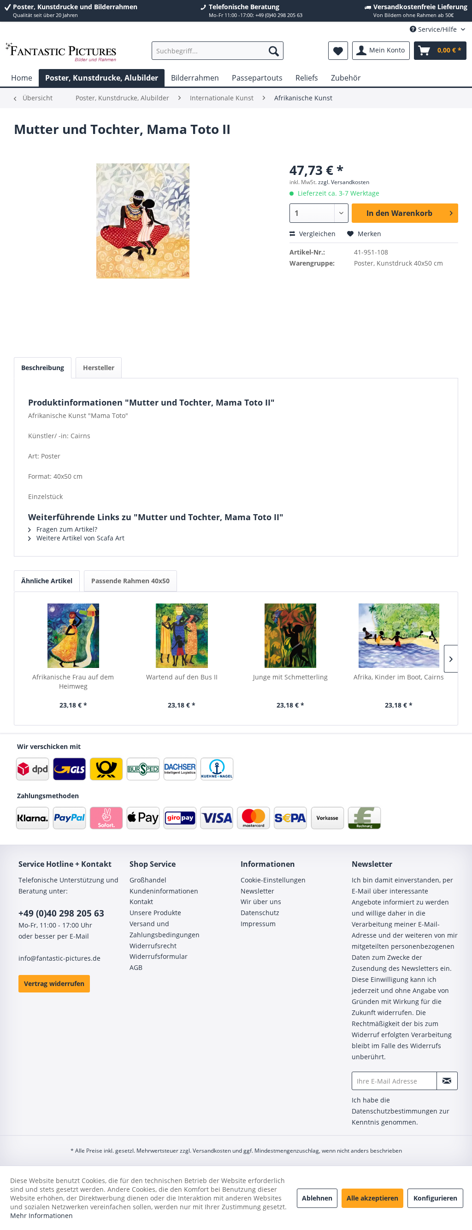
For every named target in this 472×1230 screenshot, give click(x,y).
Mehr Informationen (41, 1215)
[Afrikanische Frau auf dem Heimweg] (73, 635)
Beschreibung (42, 367)
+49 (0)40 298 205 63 (61, 913)
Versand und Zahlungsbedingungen (165, 929)
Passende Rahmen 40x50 (130, 580)
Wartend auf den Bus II (182, 677)
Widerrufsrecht (153, 945)
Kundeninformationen (164, 891)
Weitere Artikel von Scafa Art (79, 538)
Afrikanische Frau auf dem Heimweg (73, 681)
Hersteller (98, 367)
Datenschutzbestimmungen (394, 1111)
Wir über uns (261, 901)
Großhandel (148, 880)
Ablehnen (317, 1198)
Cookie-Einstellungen (273, 880)
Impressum (258, 923)
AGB (136, 967)
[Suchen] (273, 50)
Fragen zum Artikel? (66, 529)
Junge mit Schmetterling (290, 677)
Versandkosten (212, 1151)
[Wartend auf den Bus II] (182, 635)
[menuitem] (218, 50)
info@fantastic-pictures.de (59, 958)
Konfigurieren (435, 1198)
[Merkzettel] (338, 50)
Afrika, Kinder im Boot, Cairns (399, 677)
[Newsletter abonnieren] (447, 1081)
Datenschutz (260, 912)
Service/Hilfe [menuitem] (437, 29)
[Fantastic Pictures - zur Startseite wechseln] (61, 52)
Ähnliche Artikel (46, 580)
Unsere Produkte (155, 912)
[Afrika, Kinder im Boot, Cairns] (399, 635)
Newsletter (257, 891)
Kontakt (141, 901)
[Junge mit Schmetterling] (290, 635)
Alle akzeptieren (372, 1198)
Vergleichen (316, 233)
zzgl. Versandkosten (343, 182)
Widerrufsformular (159, 956)
